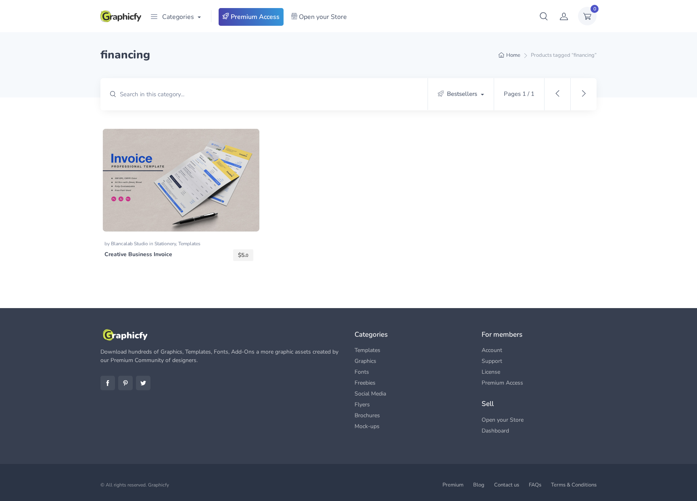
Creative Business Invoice (138, 254)
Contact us (506, 485)
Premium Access (254, 16)
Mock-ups (367, 426)
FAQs (535, 485)
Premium (452, 485)
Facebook (107, 383)
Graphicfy (158, 485)
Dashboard (495, 431)
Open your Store (322, 16)
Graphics (365, 361)
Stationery (165, 243)
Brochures (367, 415)
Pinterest (125, 383)
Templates (189, 243)
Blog (478, 485)
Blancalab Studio (130, 243)
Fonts (362, 372)
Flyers (362, 404)
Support (492, 361)
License (491, 372)
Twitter (143, 383)
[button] (543, 16)
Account (492, 350)
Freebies (365, 383)
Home (513, 55)
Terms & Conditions (574, 485)
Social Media (370, 393)
